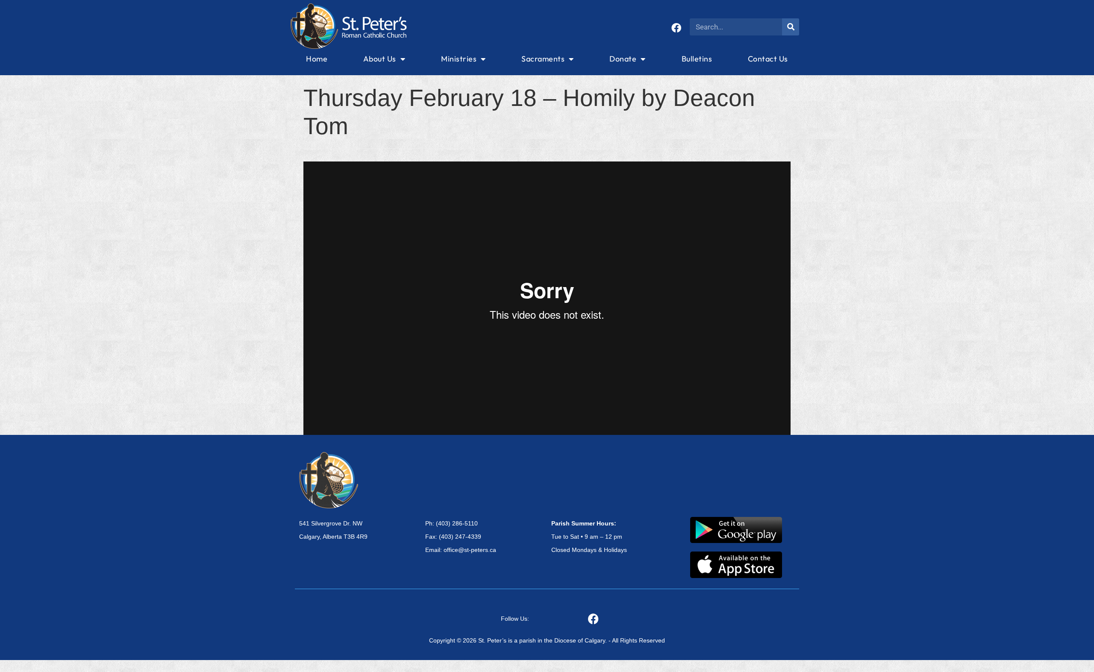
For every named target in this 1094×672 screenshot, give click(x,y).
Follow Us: (515, 618)
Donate (622, 59)
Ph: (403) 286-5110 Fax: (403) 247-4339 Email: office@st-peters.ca (460, 536)
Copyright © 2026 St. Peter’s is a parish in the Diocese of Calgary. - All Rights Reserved (547, 640)
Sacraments (543, 59)
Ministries (458, 59)
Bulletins (697, 59)
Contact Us (768, 59)
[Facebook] (676, 28)
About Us (379, 59)
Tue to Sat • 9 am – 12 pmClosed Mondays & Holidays (589, 536)
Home (316, 59)
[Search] (790, 26)
